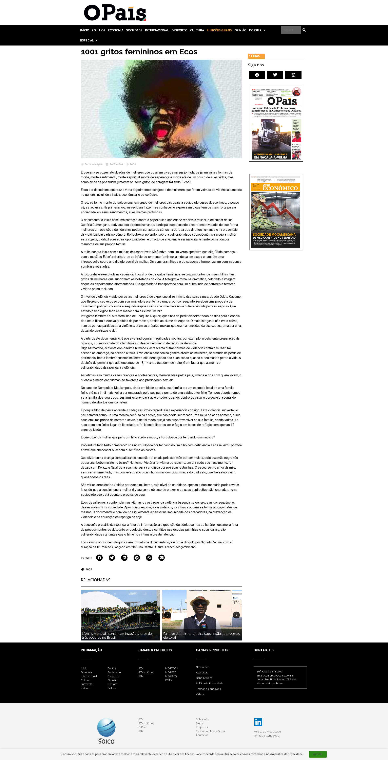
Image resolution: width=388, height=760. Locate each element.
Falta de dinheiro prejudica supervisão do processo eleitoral (201, 635)
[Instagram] (293, 75)
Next (154, 615)
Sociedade (134, 30)
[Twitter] (275, 75)
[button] (99, 558)
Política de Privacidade (209, 683)
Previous (86, 615)
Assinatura (202, 672)
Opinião (240, 30)
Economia (115, 30)
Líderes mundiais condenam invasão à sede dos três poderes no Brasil (117, 635)
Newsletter (202, 667)
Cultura (197, 30)
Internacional (157, 30)
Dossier (255, 30)
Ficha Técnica (204, 678)
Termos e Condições (208, 689)
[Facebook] (257, 75)
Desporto (179, 30)
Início (84, 30)
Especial (87, 40)
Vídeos (200, 694)
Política (98, 30)
